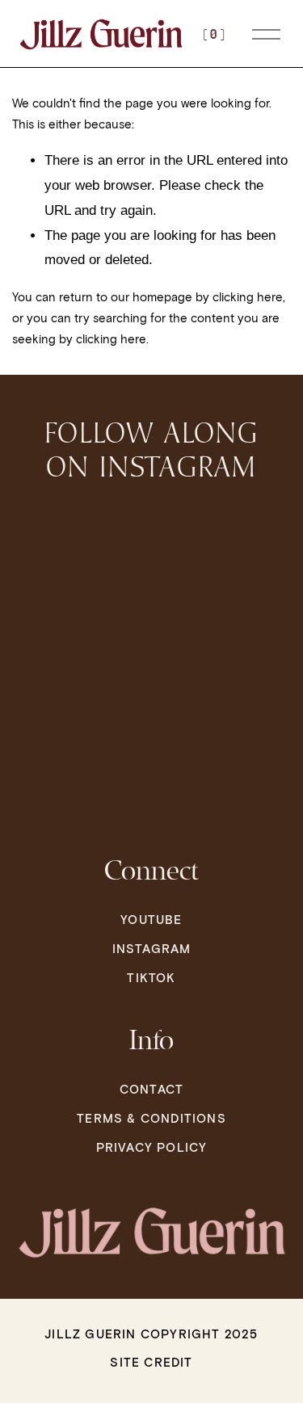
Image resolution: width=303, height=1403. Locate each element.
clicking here (248, 297)
